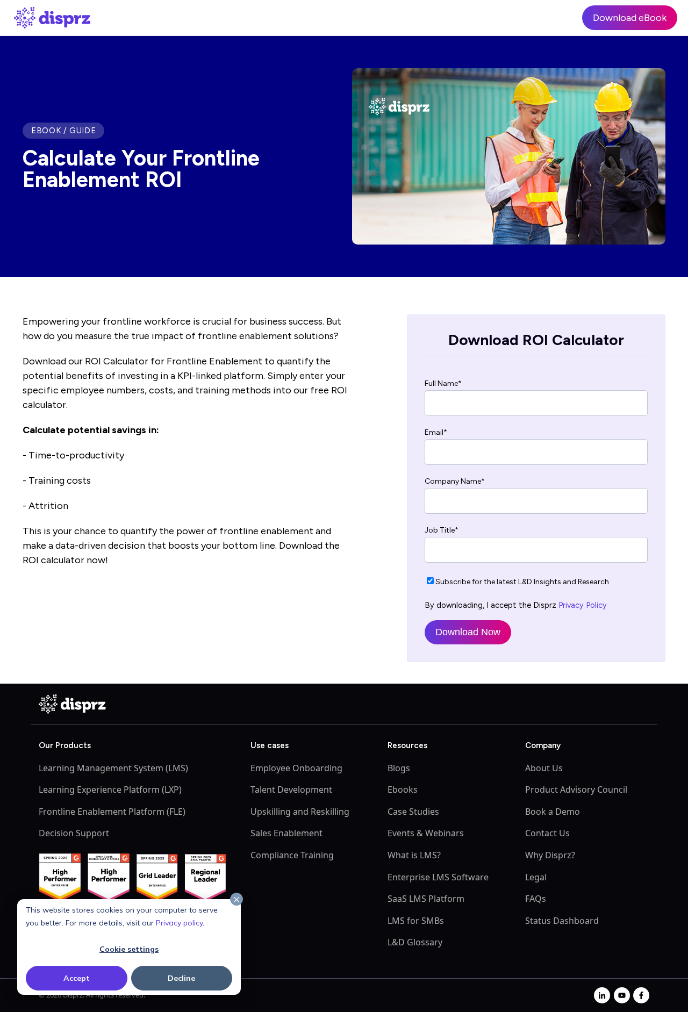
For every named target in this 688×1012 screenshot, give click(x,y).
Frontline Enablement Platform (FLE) (112, 811)
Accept (76, 978)
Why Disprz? (550, 855)
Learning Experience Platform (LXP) (110, 789)
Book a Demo (552, 811)
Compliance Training (292, 855)
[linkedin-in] (602, 995)
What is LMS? (414, 855)
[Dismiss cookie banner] (236, 899)
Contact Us (547, 833)
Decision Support (74, 833)
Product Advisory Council (576, 789)
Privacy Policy (582, 605)
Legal (536, 877)
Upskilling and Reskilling (299, 811)
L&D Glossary (415, 942)
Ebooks (403, 789)
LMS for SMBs (416, 921)
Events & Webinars (426, 833)
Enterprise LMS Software (438, 877)
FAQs (535, 899)
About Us (544, 768)
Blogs (399, 768)
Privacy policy (179, 923)
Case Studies (413, 811)
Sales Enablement (286, 833)
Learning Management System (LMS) (113, 768)
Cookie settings (129, 949)
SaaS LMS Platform (426, 899)
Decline (181, 978)
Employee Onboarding (296, 768)
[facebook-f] (641, 995)
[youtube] (622, 995)
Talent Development (291, 789)
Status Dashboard (562, 921)
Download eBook (629, 18)
